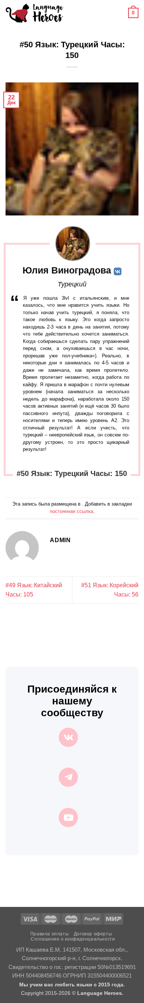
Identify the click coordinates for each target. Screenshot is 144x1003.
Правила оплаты (49, 933)
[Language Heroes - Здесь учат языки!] (34, 13)
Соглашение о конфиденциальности (73, 939)
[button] (73, 13)
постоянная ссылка (71, 511)
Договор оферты (93, 933)
